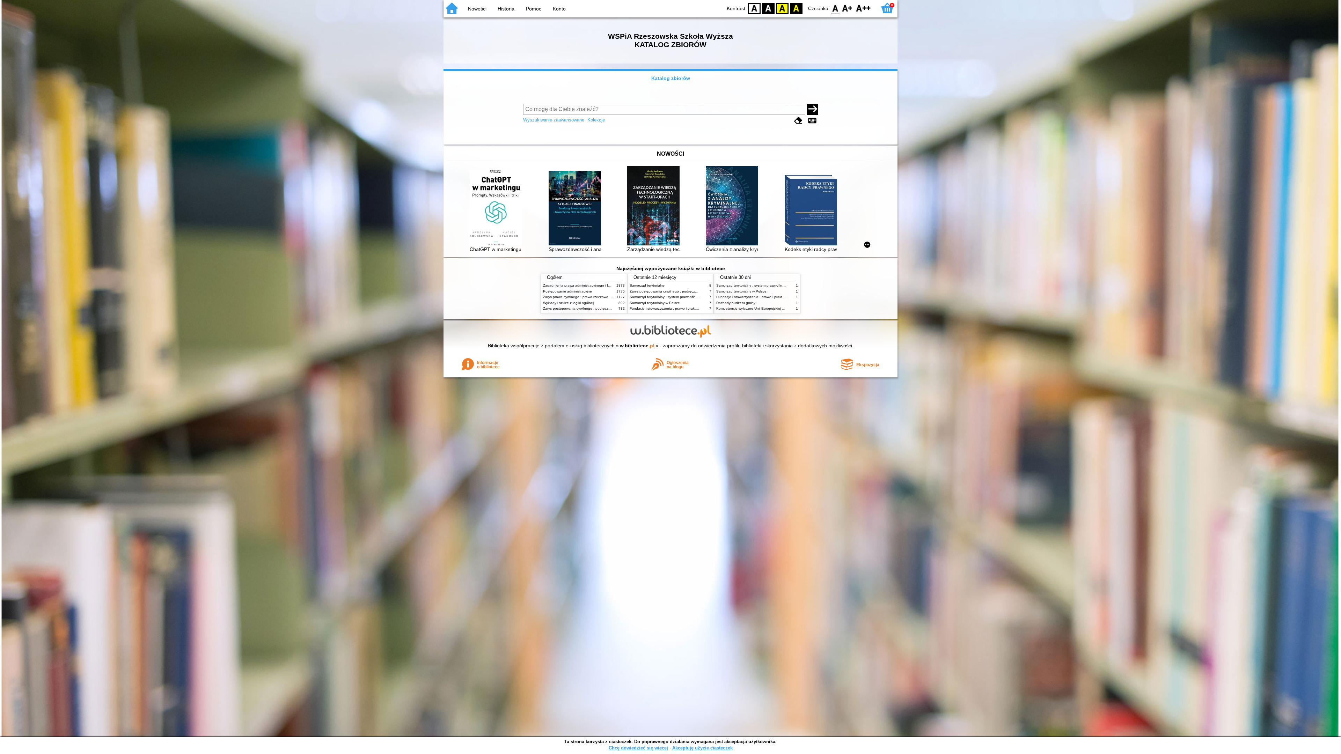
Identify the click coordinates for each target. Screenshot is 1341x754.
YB (782, 8)
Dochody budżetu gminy (735, 303)
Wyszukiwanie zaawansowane (553, 120)
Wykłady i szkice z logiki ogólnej (568, 303)
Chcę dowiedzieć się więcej (638, 748)
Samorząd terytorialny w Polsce (655, 303)
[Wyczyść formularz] (798, 120)
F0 (835, 8)
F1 (847, 8)
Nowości (477, 9)
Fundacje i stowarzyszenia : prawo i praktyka (665, 308)
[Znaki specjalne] (812, 120)
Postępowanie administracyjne (567, 291)
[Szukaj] (812, 109)
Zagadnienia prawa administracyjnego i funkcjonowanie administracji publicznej (606, 285)
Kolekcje (596, 120)
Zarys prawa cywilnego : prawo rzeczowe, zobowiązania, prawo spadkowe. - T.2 (607, 297)
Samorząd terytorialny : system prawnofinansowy (669, 297)
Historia (506, 9)
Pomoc (533, 9)
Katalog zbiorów (670, 78)
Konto (559, 9)
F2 (863, 8)
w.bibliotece (637, 345)
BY (796, 8)
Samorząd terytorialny (647, 285)
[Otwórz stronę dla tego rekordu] (498, 208)
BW (768, 8)
